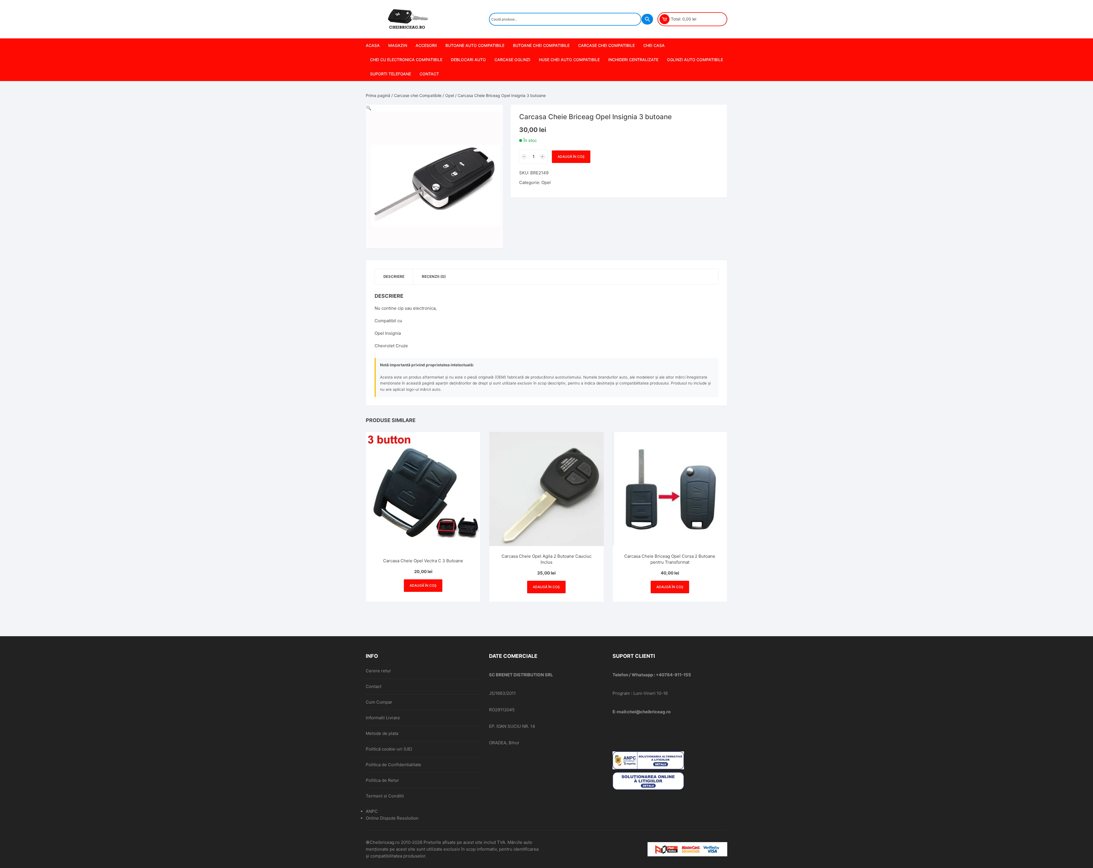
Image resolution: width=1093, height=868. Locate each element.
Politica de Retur (382, 780)
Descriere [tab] (393, 276)
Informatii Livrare (383, 717)
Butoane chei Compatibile (541, 45)
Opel (449, 95)
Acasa (373, 45)
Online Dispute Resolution (392, 818)
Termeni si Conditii (385, 796)
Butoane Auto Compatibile (474, 45)
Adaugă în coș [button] (423, 585)
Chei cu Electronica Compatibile (406, 59)
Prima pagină (378, 95)
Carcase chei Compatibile (606, 45)
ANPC (372, 811)
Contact (429, 73)
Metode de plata (382, 733)
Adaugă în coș (571, 156)
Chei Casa (654, 45)
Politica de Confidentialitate (393, 764)
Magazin (397, 45)
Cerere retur (378, 670)
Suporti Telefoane (390, 73)
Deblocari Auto (468, 59)
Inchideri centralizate (633, 59)
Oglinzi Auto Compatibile (695, 59)
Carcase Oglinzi (512, 59)
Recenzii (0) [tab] (434, 276)
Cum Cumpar (379, 702)
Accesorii (426, 45)
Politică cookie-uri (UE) (389, 749)
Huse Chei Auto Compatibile (569, 59)
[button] (368, 108)
